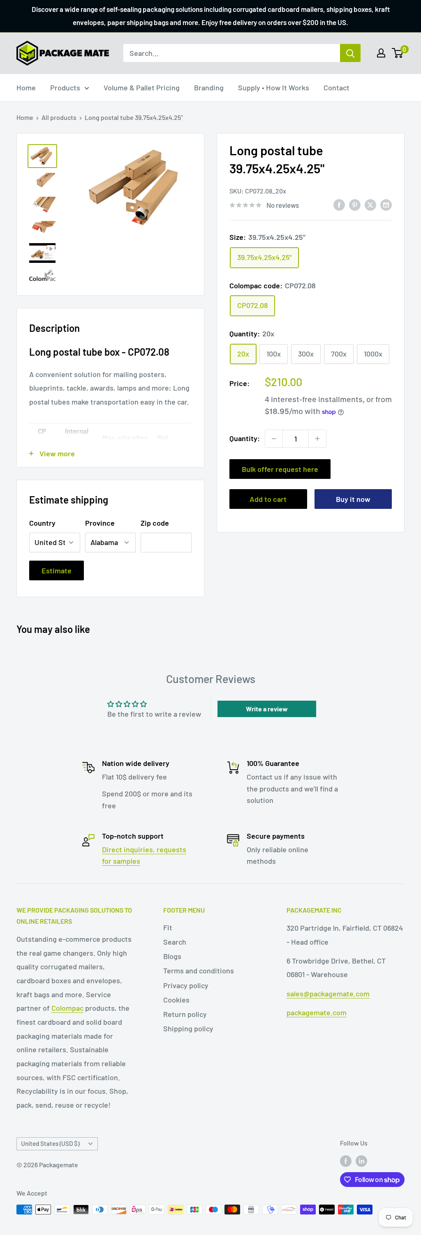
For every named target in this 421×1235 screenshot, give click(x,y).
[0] (398, 53)
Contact (336, 87)
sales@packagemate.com (328, 993)
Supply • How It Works (273, 87)
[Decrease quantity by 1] (273, 438)
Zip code (155, 522)
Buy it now (353, 499)
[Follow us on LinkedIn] (361, 1160)
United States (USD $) (50, 1143)
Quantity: (244, 438)
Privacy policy (185, 985)
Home (26, 87)
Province (100, 522)
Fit (167, 927)
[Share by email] (386, 205)
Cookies (176, 999)
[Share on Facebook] (339, 205)
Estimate (57, 570)
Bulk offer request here (280, 469)
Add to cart (268, 499)
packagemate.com (317, 1012)
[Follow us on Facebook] (346, 1160)
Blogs (172, 956)
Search (174, 941)
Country (42, 522)
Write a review (267, 709)
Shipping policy (188, 1028)
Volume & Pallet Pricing (142, 87)
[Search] (350, 53)
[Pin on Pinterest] (355, 205)
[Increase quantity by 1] (317, 438)
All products (59, 117)
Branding (209, 87)
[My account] (381, 52)
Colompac (67, 1007)
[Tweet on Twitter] (370, 205)
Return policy (185, 1014)
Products (65, 87)
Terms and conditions (198, 970)
